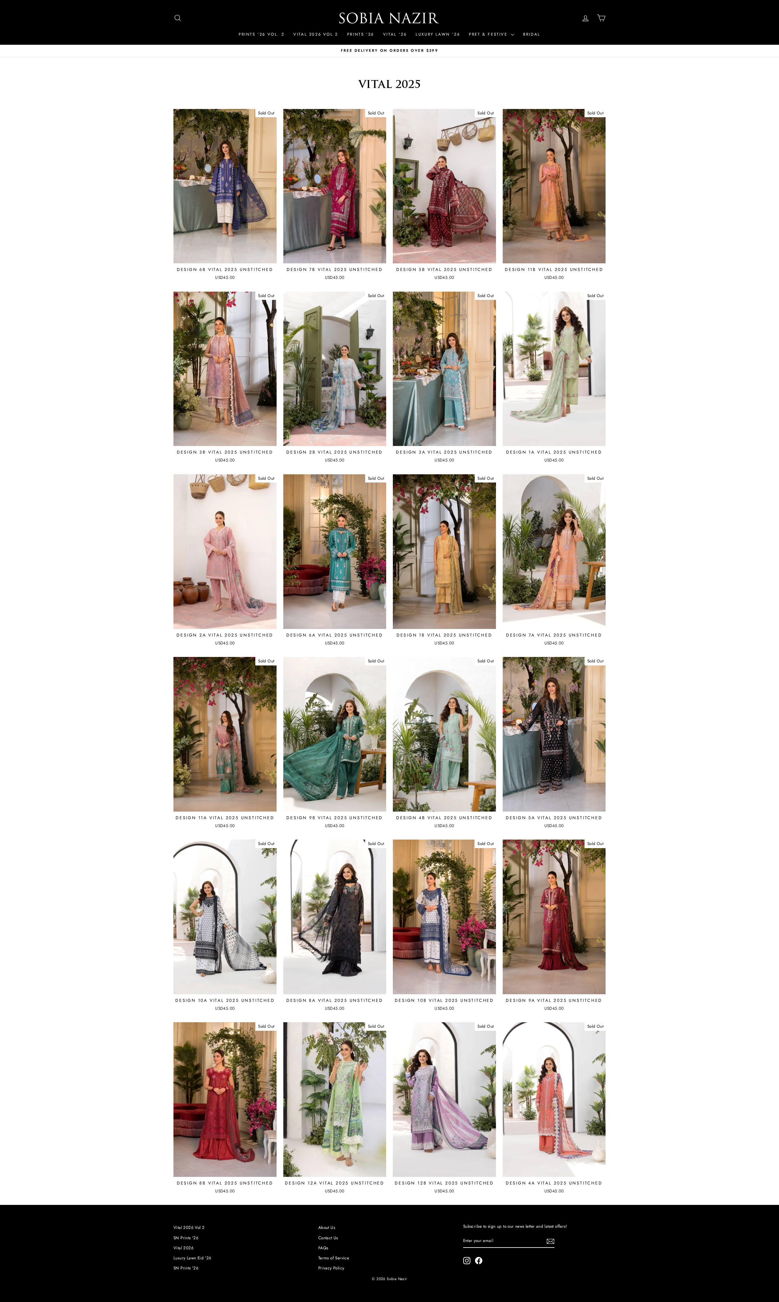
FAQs (323, 1248)
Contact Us (328, 1238)
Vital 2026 (183, 1248)
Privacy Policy (331, 1268)
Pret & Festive (489, 34)
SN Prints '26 (185, 1238)
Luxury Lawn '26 (438, 34)
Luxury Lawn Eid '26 (192, 1258)
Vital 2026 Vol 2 (315, 34)
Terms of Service (333, 1258)
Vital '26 (395, 34)
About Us (326, 1227)
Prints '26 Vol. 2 (261, 34)
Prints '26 (360, 34)
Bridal (531, 34)
